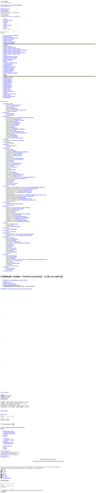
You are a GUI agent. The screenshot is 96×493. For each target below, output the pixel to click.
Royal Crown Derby (21, 110)
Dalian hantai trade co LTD (25, 191)
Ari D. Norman (17, 104)
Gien (10, 246)
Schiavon (13, 179)
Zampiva (13, 184)
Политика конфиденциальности (48, 459)
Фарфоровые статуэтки (9, 67)
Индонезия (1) (6, 141)
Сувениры (5, 441)
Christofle (14, 240)
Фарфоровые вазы (7, 36)
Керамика (5, 92)
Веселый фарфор (19, 208)
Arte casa (13, 150)
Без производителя (7, 270)
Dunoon (13, 107)
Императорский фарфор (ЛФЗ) (10, 37)
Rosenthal (14, 130)
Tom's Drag (15, 136)
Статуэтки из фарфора (8, 439)
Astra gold (14, 255)
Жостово (13, 211)
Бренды (5, 27)
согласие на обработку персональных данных (32, 490)
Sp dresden (14, 135)
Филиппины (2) (7, 232)
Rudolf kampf (16, 263)
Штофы (5, 75)
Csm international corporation (27, 234)
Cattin (11, 156)
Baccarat (13, 237)
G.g (10, 168)
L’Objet (12, 205)
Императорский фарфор (24, 213)
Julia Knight (15, 224)
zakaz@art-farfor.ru (5, 11)
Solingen (13, 134)
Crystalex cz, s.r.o (19, 260)
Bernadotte (14, 256)
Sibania (12, 180)
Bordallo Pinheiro (19, 203)
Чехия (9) (5, 254)
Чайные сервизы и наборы (9, 47)
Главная (4, 471)
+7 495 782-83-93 (5, 452)
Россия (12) (6, 206)
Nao (10, 146)
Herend (12, 113)
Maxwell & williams (20, 197)
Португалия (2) (7, 202)
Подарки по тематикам (8, 43)
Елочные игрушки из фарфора (10, 35)
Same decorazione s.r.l (22, 178)
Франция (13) (6, 236)
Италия (5, 55)
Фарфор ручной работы (24, 221)
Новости (5, 22)
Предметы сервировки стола (10, 62)
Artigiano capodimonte (22, 151)
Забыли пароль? (3, 419)
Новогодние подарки (8, 39)
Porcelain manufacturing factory (29, 199)
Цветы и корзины (7, 446)
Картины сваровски (21, 216)
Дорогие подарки (7, 40)
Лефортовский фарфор (23, 217)
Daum (11, 244)
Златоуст (13, 212)
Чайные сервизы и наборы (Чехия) (11, 53)
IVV (10, 170)
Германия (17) (6, 116)
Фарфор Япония (7, 87)
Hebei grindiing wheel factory (27, 196)
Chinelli (12, 160)
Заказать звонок (4, 1)
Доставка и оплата (7, 20)
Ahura (11, 149)
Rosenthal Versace (19, 131)
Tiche (11, 182)
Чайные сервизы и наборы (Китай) (11, 48)
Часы (4, 74)
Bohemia (13, 258)
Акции (5, 26)
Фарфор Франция (7, 86)
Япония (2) (6, 267)
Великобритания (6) (8, 103)
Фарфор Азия (6, 88)
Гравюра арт (16, 210)
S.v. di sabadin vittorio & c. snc (28, 177)
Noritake (13, 268)
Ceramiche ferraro (19, 159)
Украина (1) (6, 227)
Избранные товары (5, 8)
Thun (11, 264)
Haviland (13, 248)
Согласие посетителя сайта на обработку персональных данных (48, 461)
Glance (12, 193)
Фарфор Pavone (7, 95)
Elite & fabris (16, 164)
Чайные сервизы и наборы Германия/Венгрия (14, 52)
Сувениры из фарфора (8, 69)
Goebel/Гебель (17, 122)
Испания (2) (6, 144)
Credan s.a (14, 145)
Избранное (4, 476)
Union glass (15, 265)
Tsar (10, 253)
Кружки (5, 61)
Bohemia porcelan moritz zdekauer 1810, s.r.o (38, 259)
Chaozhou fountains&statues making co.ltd (35, 187)
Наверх (2, 428)
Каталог (5, 18)
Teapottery (14, 111)
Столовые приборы (8, 64)
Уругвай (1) (6, 230)
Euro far (13, 165)
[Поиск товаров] (17, 29)
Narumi (12, 142)
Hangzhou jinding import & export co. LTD (36, 194)
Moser (11, 262)
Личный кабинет (6, 478)
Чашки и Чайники (7, 60)
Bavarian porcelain (20, 120)
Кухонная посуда (7, 65)
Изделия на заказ (7, 25)
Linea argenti (16, 173)
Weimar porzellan (19, 137)
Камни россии (17, 215)
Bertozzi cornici (17, 154)
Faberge (12, 245)
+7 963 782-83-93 (5, 453)
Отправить (3, 491)
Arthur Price (15, 106)
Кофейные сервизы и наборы (10, 56)
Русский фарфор (7, 81)
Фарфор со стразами (8, 77)
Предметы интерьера (8, 70)
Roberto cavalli (17, 175)
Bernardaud (15, 239)
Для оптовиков (7, 97)
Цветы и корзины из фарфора (10, 72)
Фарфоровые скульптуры (9, 66)
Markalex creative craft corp (26, 235)
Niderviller (14, 251)
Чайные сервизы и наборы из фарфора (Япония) (14, 50)
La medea (14, 172)
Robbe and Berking (20, 129)
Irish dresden (16, 125)
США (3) (5, 222)
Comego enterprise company (26, 189)
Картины (5, 45)
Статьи (5, 23)
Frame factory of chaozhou (25, 192)
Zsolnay (12, 115)
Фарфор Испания (7, 84)
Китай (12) (6, 186)
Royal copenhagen (20, 140)
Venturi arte (15, 183)
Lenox (11, 225)
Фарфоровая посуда (8, 46)
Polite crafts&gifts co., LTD (26, 198)
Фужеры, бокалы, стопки (9, 58)
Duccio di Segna (18, 163)
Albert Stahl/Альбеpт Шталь (26, 117)
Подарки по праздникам (9, 41)
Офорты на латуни (20, 218)
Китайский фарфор (8, 79)
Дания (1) (5, 139)
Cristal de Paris (17, 241)
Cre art (11, 161)
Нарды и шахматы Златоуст (10, 93)
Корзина (4, 474)
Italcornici (14, 169)
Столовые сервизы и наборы (10, 57)
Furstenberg (15, 121)
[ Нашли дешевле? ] (3, 394)
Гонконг (13, 201)
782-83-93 (4, 15)
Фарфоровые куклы (8, 71)
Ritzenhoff (14, 127)
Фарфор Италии (7, 78)
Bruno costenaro (18, 155)
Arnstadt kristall (17, 118)
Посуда (5, 436)
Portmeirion (15, 108)
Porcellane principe (20, 174)
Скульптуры (6, 438)
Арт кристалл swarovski (24, 207)
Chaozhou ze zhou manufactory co (30, 188)
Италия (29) (6, 148)
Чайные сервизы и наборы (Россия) (11, 51)
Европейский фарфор (8, 91)
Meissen (13, 126)
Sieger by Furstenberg (22, 132)
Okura (11, 269)
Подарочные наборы (22, 220)
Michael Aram (17, 226)
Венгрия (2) (6, 112)
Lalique (12, 250)
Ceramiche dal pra (19, 158)
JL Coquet (14, 249)
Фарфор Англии (7, 90)
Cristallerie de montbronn (24, 243)
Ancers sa (14, 231)
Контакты (5, 21)
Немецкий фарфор (7, 82)
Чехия (6, 398)
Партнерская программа (9, 96)
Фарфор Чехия (6, 83)
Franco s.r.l (14, 167)
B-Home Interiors (19, 153)
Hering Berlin (16, 123)
